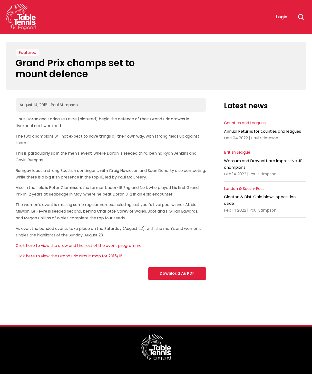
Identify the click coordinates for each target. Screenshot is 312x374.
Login (281, 17)
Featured (27, 52)
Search (300, 17)
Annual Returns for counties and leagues (262, 131)
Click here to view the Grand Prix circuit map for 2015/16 (69, 256)
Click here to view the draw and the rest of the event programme (79, 245)
